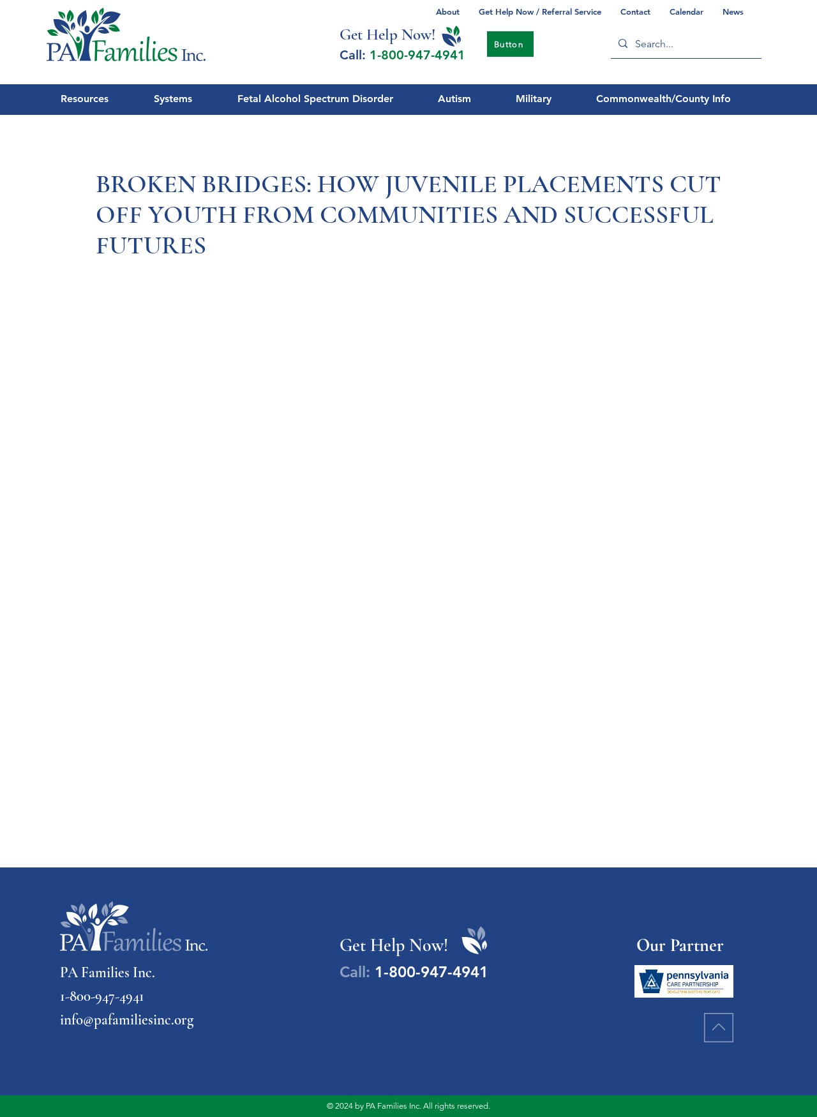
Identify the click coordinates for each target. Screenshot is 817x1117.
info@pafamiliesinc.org (126, 1020)
